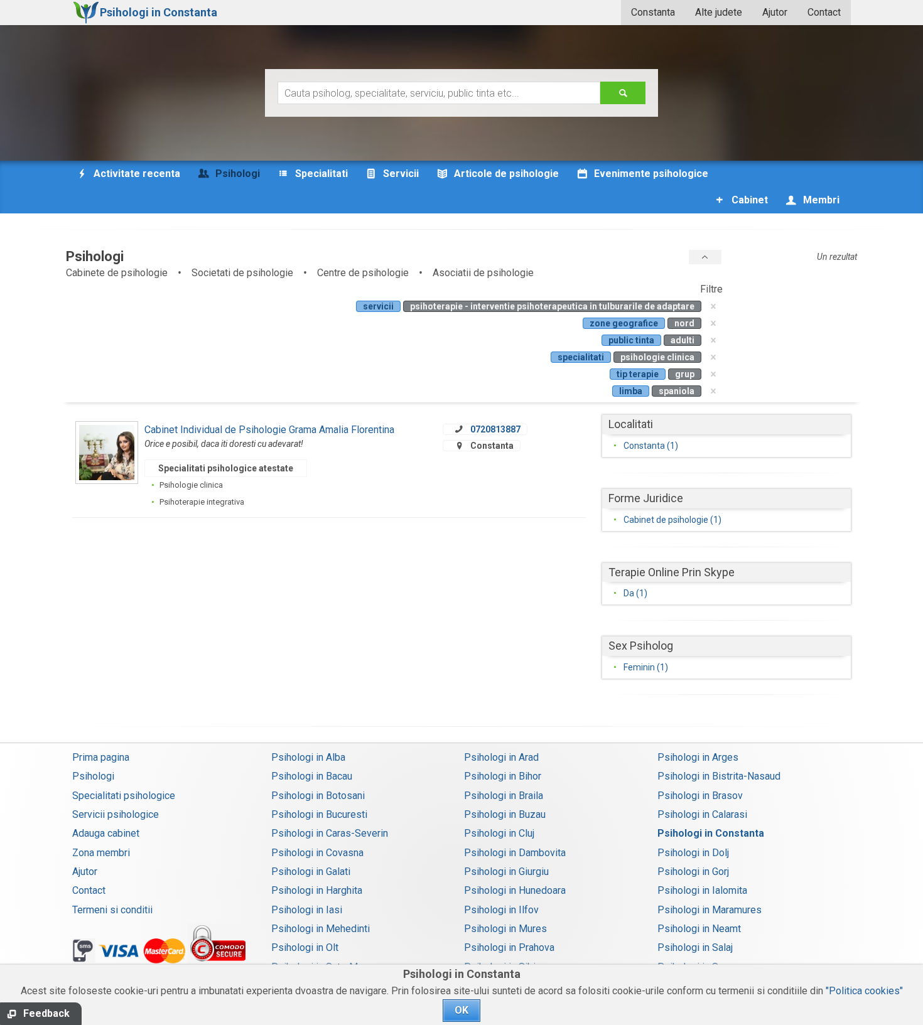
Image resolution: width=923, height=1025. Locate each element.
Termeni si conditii (112, 910)
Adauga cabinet (105, 833)
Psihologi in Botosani (318, 796)
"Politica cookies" (864, 991)
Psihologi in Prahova (509, 947)
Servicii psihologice (115, 814)
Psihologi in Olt (304, 947)
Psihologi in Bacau (311, 776)
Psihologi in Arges (697, 757)
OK (461, 1010)
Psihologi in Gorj (693, 871)
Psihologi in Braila (503, 796)
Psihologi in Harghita (316, 890)
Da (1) (635, 593)
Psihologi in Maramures (709, 910)
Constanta (653, 12)
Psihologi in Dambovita (515, 853)
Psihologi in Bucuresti (319, 814)
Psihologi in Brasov (700, 796)
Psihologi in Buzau (505, 814)
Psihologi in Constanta (710, 833)
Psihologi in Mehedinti (320, 929)
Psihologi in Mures (505, 929)
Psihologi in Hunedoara (515, 890)
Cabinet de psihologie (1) (672, 520)
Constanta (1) (650, 446)
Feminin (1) (645, 667)
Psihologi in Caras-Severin (329, 833)
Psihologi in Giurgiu (506, 871)
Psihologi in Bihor (502, 776)
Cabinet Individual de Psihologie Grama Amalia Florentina (269, 430)
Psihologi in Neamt (699, 929)
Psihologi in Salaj (695, 947)
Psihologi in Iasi (306, 910)
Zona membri (101, 853)
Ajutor (774, 12)
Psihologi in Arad (501, 757)
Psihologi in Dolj (693, 853)
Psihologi (93, 776)
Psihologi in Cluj (499, 833)
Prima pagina (100, 757)
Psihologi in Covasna (317, 853)
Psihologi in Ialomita (702, 890)
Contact (824, 12)
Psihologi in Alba (308, 757)
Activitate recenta (135, 174)
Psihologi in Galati (310, 871)
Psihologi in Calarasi (702, 814)
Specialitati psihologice (123, 796)
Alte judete (718, 12)
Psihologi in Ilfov (501, 910)
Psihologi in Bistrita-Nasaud (718, 776)
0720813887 (495, 429)
